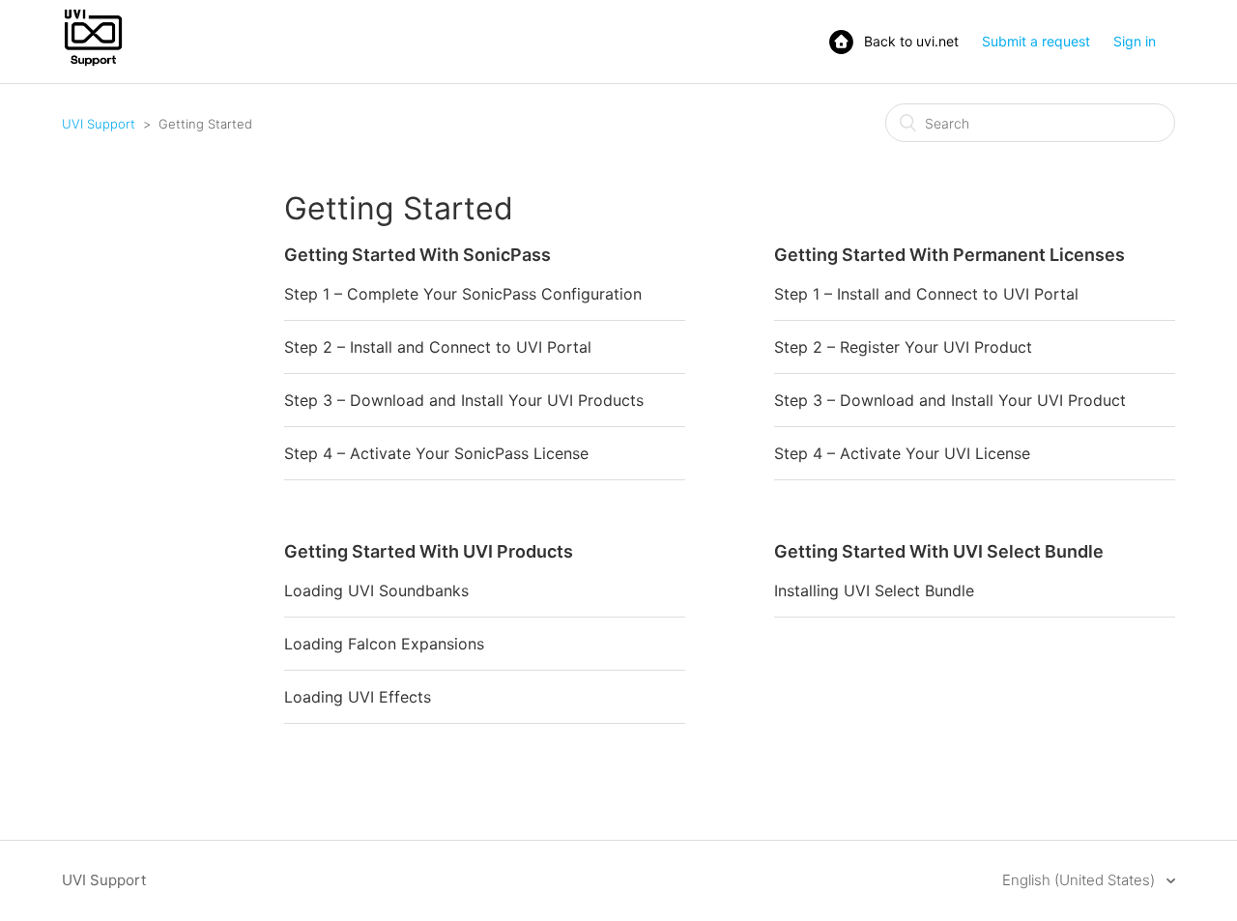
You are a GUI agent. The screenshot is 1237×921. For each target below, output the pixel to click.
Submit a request (1036, 41)
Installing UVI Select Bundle (874, 590)
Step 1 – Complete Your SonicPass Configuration (463, 293)
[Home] (93, 64)
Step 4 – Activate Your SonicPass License (436, 453)
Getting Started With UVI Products (428, 551)
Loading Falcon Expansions (384, 643)
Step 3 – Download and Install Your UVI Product (950, 400)
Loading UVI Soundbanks (376, 590)
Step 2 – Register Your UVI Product (903, 347)
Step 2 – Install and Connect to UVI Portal (437, 347)
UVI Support (98, 123)
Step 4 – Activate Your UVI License (902, 453)
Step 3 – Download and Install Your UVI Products (464, 400)
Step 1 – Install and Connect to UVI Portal (926, 293)
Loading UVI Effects (357, 696)
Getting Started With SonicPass (417, 255)
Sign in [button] (1134, 41)
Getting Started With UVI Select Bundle (939, 551)
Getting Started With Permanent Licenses (949, 255)
